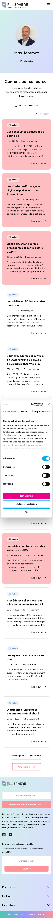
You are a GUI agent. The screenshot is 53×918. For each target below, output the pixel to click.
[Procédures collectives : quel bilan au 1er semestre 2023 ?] (26, 613)
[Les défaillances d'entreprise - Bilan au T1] (26, 144)
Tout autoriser (26, 496)
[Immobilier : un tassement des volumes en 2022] (26, 558)
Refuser (26, 512)
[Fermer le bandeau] (49, 404)
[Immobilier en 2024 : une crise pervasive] (26, 313)
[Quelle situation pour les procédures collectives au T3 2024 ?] (26, 258)
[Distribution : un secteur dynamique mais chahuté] (26, 722)
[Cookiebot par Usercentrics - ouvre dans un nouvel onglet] (32, 404)
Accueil (4, 13)
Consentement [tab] (10, 412)
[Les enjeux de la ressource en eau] (26, 667)
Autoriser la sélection (26, 504)
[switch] (46, 467)
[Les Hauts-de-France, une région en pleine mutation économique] (26, 200)
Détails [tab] (24, 412)
